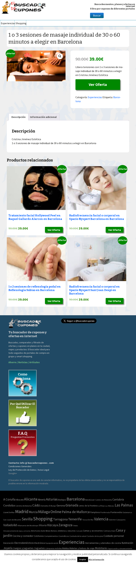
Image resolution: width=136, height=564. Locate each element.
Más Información (96, 559)
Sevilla (27, 519)
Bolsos (48, 531)
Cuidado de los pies (95, 536)
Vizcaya (52, 525)
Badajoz (62, 499)
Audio (43, 531)
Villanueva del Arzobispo (27, 525)
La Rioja (101, 505)
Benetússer (90, 499)
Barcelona (76, 499)
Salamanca (127, 512)
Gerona (61, 505)
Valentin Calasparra (117, 519)
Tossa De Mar (88, 519)
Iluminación (127, 542)
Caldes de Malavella (103, 499)
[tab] (18, 116)
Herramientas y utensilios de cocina (103, 542)
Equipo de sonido (51, 543)
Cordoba (9, 505)
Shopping (21, 23)
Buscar (97, 15)
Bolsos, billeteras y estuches (63, 531)
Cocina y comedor (23, 536)
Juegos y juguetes (23, 548)
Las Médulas (109, 506)
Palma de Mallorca (76, 511)
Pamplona (95, 512)
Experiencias (7, 23)
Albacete (20, 499)
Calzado (79, 531)
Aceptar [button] (82, 559)
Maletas (65, 548)
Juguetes (39, 548)
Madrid (21, 511)
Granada (72, 505)
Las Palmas (124, 505)
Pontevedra (116, 512)
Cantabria (118, 499)
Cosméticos (64, 536)
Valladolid (10, 525)
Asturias (52, 499)
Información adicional (43, 117)
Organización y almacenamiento (119, 548)
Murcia (33, 512)
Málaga (44, 511)
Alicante (30, 499)
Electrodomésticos (24, 542)
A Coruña (9, 499)
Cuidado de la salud (77, 536)
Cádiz (36, 505)
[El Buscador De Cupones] (24, 7)
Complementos (51, 536)
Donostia (44, 505)
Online (55, 511)
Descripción (18, 117)
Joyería (7, 548)
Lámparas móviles (53, 548)
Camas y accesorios (93, 530)
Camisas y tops (109, 531)
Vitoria (43, 525)
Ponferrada (105, 512)
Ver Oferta (98, 84)
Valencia (101, 519)
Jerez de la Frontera (88, 505)
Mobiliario (101, 548)
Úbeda (75, 526)
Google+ (12, 473)
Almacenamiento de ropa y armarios (17, 531)
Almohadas (35, 531)
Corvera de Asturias (23, 505)
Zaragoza (65, 525)
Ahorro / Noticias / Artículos (24, 362)
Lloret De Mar (9, 512)
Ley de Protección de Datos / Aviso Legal (28, 469)
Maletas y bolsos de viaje (82, 548)
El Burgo (52, 505)
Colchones (39, 536)
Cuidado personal (114, 536)
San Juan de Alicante (12, 519)
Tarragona (60, 519)
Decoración (8, 543)
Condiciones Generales (20, 466)
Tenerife (75, 519)
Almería (41, 499)
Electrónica (39, 542)
